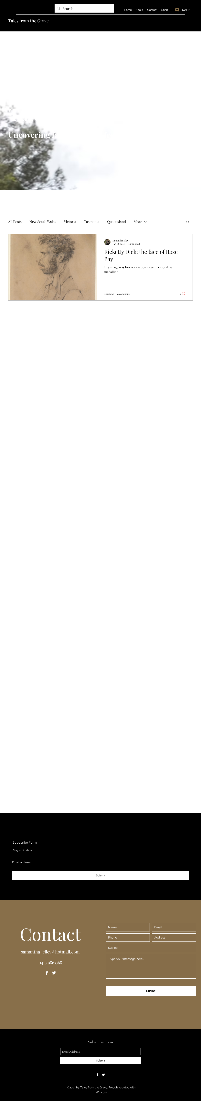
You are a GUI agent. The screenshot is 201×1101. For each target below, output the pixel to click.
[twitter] (54, 972)
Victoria (70, 221)
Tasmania (91, 221)
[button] (188, 222)
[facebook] (46, 972)
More (138, 221)
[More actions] (185, 242)
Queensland (116, 221)
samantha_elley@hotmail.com (50, 952)
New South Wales (42, 221)
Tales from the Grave (28, 21)
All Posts (15, 221)
